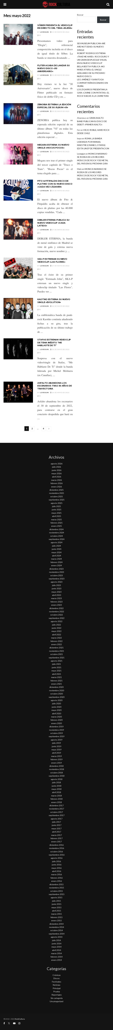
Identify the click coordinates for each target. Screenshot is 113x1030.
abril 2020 (56, 713)
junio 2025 (56, 509)
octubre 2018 (56, 772)
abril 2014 (56, 950)
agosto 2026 (56, 463)
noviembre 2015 (56, 887)
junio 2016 (56, 864)
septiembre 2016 (56, 854)
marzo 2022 (56, 637)
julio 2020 (56, 703)
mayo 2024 (56, 552)
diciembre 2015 (56, 884)
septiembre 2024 (56, 539)
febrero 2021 (56, 680)
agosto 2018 (56, 779)
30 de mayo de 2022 (60, 111)
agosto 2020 (56, 700)
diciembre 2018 (56, 766)
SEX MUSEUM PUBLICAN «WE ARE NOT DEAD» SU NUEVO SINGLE (91, 46)
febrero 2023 (56, 601)
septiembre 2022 (56, 618)
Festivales (56, 981)
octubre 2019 (56, 733)
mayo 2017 (56, 828)
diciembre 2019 (56, 726)
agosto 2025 (56, 503)
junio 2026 (56, 470)
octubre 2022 (56, 614)
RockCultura (20, 1019)
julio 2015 (56, 901)
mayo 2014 (56, 946)
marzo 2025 (56, 519)
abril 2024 (56, 555)
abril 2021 (56, 674)
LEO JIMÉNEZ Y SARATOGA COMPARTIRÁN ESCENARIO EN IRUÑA (92, 82)
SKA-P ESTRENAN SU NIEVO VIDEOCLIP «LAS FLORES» (52, 260)
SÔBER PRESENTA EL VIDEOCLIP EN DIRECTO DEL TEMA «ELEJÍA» (54, 26)
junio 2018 (56, 786)
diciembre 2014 (56, 924)
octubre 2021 (56, 654)
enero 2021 (56, 684)
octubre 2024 (56, 536)
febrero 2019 (56, 759)
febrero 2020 (56, 720)
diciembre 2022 (56, 608)
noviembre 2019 (56, 730)
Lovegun (44, 32)
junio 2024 (56, 549)
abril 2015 (56, 910)
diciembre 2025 (56, 490)
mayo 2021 (56, 670)
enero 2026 (56, 486)
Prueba (56, 991)
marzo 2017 (56, 835)
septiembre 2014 (56, 933)
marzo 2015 (56, 914)
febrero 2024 (56, 562)
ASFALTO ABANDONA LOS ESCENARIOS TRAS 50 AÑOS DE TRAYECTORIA (54, 386)
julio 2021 (56, 664)
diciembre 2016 (56, 845)
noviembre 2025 (56, 493)
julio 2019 (56, 743)
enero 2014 (56, 960)
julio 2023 (56, 585)
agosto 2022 (56, 621)
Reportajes (56, 994)
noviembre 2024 (56, 532)
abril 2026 (56, 476)
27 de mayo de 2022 (60, 230)
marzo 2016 (56, 874)
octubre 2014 (56, 930)
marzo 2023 (56, 598)
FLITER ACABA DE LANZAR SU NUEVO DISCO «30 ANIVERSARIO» (53, 68)
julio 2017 (56, 822)
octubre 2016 (56, 851)
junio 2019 (56, 746)
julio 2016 (56, 861)
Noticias (56, 985)
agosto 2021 (56, 661)
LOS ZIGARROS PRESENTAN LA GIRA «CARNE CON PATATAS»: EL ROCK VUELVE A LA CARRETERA (93, 92)
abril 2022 (56, 634)
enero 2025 (56, 526)
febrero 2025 (56, 522)
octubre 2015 (56, 891)
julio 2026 (56, 467)
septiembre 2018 (56, 776)
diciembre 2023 (56, 569)
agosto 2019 (56, 739)
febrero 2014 (56, 956)
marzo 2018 (56, 795)
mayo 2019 (56, 749)
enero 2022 (56, 644)
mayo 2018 (56, 789)
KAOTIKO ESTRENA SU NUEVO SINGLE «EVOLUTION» (53, 301)
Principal (56, 988)
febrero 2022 (56, 641)
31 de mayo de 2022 (60, 32)
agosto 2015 (56, 897)
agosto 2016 (56, 858)
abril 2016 (56, 871)
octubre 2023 (56, 575)
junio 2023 (56, 588)
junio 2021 (56, 667)
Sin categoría (57, 998)
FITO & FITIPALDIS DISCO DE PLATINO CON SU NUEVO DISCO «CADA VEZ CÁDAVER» (54, 184)
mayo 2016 (56, 868)
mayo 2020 (56, 710)
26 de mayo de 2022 (60, 306)
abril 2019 (56, 753)
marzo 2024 (56, 559)
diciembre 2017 (56, 805)
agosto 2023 (56, 582)
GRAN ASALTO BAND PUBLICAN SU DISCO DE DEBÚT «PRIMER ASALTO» (92, 121)
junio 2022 (56, 628)
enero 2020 (56, 723)
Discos (56, 978)
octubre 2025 (56, 496)
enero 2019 (56, 762)
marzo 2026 (56, 480)
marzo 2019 (56, 756)
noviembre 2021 (56, 651)
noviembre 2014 (56, 927)
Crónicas (57, 975)
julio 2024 (56, 545)
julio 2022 (56, 624)
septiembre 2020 (56, 697)
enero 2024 (56, 565)
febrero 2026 (56, 483)
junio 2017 (56, 825)
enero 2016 (56, 881)
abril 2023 (56, 595)
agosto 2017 (56, 818)
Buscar (80, 14)
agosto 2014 (56, 937)
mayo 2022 (56, 631)
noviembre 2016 (56, 848)
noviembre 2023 (56, 572)
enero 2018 (56, 802)
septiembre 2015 (56, 894)
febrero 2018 (56, 799)
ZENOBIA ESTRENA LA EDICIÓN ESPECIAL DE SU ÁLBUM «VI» (54, 106)
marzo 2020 (56, 716)
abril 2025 (56, 516)
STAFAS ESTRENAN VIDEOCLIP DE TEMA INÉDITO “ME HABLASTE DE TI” (54, 342)
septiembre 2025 (56, 499)
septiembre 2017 (56, 815)
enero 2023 (56, 605)
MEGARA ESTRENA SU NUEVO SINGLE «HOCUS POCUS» (53, 146)
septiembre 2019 (56, 736)
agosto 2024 (56, 542)
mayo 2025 (56, 513)
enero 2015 (56, 920)
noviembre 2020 (56, 690)
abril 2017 (56, 831)
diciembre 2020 (56, 687)
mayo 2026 (56, 473)
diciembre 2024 (56, 529)
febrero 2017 (56, 838)
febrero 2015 (56, 917)
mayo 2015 (56, 907)
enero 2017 (56, 841)
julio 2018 (56, 782)
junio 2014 (56, 943)
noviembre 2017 (56, 808)
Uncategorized (56, 1001)
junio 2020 (56, 707)
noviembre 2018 (56, 769)
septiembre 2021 (56, 657)
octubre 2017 (56, 812)
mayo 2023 (56, 592)
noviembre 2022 (56, 611)
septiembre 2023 (56, 578)
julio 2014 (56, 940)
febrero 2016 (56, 878)
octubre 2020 (56, 693)
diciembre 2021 (56, 647)
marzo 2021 (56, 677)
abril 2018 (56, 792)
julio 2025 (56, 506)
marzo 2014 (56, 953)
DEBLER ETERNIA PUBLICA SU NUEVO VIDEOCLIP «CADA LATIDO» (53, 223)
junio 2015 (56, 904)
